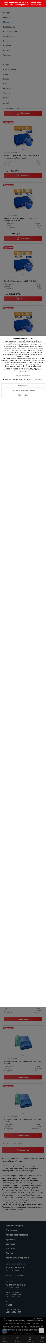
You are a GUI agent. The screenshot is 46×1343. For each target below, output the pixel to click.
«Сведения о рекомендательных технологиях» (22, 364)
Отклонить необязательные (23, 390)
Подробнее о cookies (23, 376)
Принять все (23, 385)
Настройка (23, 395)
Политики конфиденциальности (14, 349)
